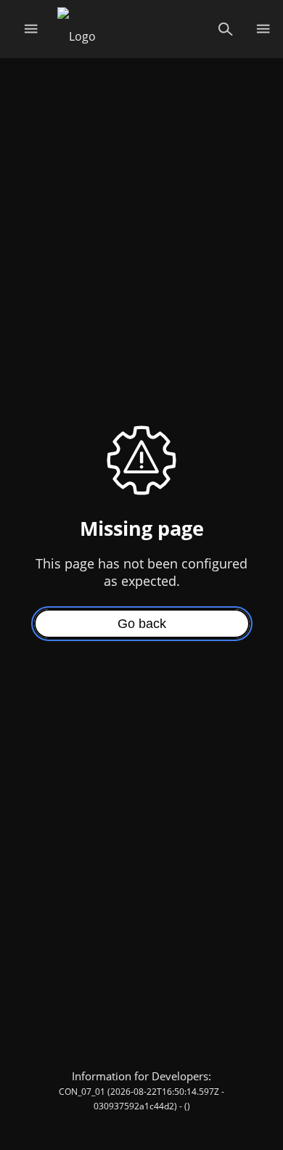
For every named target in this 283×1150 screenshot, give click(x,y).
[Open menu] (30, 29)
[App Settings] (263, 29)
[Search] (225, 29)
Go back (142, 623)
